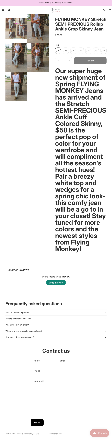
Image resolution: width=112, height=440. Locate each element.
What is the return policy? (17, 312)
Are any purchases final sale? (18, 318)
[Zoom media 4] (38, 57)
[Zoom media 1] (16, 28)
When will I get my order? (17, 325)
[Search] (9, 10)
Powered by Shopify (31, 434)
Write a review (56, 282)
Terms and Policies (56, 434)
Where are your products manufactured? (23, 331)
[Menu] (3, 10)
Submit (37, 422)
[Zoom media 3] (16, 57)
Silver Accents (17, 434)
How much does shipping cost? (19, 337)
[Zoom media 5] (16, 86)
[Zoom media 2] (38, 28)
